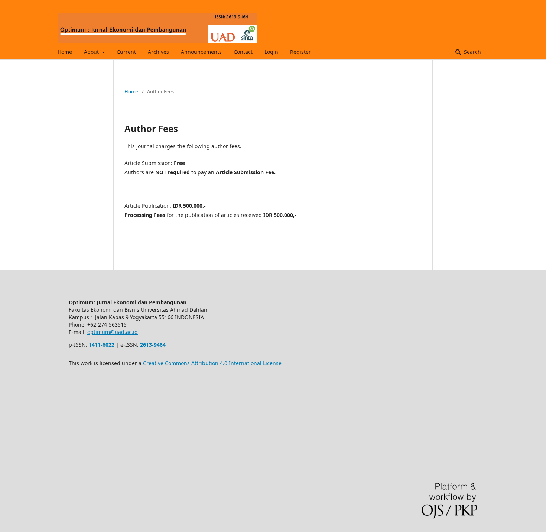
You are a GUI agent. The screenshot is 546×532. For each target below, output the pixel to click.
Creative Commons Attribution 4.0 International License (212, 363)
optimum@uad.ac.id (112, 331)
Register (300, 51)
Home (65, 51)
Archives (158, 51)
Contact (243, 51)
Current (126, 51)
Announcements (201, 51)
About (92, 51)
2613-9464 (153, 344)
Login (271, 51)
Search (471, 51)
